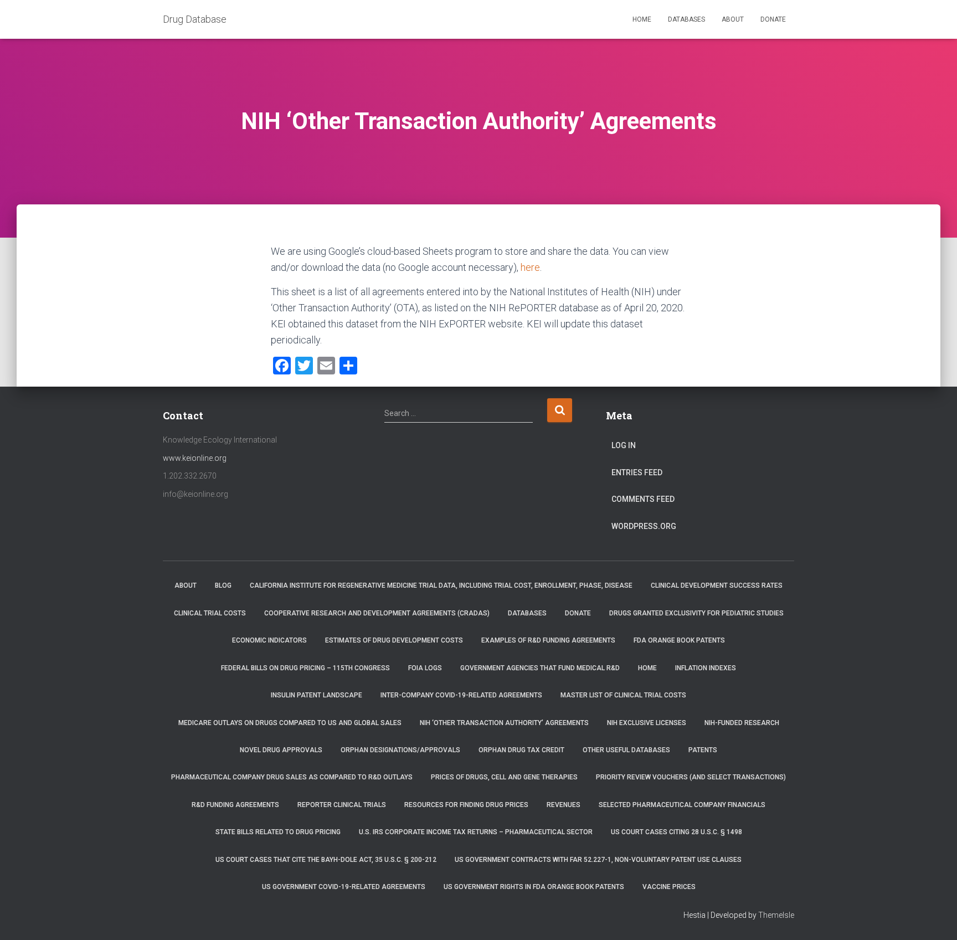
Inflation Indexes (705, 668)
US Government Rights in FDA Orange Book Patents (534, 887)
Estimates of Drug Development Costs (394, 640)
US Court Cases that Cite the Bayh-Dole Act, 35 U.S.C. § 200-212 (325, 860)
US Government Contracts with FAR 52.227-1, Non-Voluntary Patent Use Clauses (598, 860)
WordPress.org (643, 526)
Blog (223, 585)
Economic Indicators (269, 640)
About (733, 19)
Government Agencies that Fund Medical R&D (540, 668)
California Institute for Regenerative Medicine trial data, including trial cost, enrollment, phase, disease (441, 585)
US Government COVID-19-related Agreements (343, 887)
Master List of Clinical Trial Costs (623, 695)
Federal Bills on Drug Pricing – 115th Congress (305, 668)
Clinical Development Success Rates (717, 585)
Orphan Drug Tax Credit (521, 750)
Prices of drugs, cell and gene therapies (504, 777)
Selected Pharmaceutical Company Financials (682, 805)
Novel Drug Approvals (281, 750)
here (530, 267)
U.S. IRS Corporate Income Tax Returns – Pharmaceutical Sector (476, 832)
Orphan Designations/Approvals (400, 750)
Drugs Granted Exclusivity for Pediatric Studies (696, 613)
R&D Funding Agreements (235, 805)
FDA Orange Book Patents (679, 640)
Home (641, 19)
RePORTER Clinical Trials (341, 805)
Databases (686, 19)
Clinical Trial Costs (210, 613)
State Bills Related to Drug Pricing (278, 832)
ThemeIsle (776, 915)
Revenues (563, 805)
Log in (623, 445)
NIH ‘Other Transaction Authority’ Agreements (504, 723)
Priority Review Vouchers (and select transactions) (691, 777)
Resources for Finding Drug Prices (466, 805)
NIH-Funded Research (741, 723)
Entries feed (636, 472)
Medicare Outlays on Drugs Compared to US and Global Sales (290, 723)
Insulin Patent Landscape (316, 695)
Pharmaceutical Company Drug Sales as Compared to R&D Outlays (292, 777)
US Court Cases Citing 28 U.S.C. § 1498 (676, 832)
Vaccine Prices (669, 887)
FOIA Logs (425, 668)
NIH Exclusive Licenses (646, 723)
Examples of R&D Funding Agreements (548, 640)
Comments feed (643, 499)
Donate (773, 19)
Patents (702, 750)
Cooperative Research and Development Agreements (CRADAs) (377, 613)
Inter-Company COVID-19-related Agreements (461, 695)
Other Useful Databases (626, 750)
